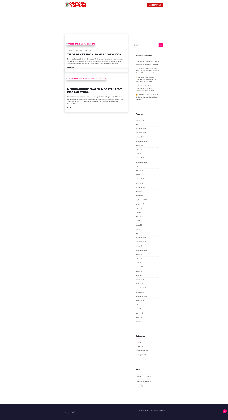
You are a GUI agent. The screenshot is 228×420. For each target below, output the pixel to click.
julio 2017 (139, 208)
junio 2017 (139, 212)
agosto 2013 (140, 300)
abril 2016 (139, 271)
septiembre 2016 (141, 250)
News (148, 376)
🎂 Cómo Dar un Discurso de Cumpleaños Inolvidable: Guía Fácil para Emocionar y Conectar (146, 79)
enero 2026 (139, 124)
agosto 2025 (140, 145)
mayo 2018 (139, 170)
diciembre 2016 (141, 237)
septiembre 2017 (141, 200)
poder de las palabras (144, 381)
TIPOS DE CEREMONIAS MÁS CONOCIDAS (94, 54)
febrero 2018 (140, 179)
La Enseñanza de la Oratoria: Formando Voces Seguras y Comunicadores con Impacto (145, 88)
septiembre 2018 (141, 162)
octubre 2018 (140, 158)
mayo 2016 (139, 267)
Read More (71, 68)
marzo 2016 (139, 275)
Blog (86, 50)
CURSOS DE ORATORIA (123, 5)
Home (106, 23)
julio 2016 (139, 258)
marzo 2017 (139, 225)
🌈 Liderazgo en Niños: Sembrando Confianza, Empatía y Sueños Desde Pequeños (147, 97)
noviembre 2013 (141, 288)
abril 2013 (139, 317)
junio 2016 (139, 263)
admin (70, 50)
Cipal (90, 50)
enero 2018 (139, 183)
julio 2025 (139, 149)
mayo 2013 (139, 313)
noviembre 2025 (141, 133)
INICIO (111, 5)
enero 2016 (139, 284)
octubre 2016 (140, 246)
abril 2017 (139, 221)
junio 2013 (139, 309)
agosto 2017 (140, 204)
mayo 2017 (139, 216)
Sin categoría (140, 350)
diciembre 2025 (141, 128)
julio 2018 (139, 166)
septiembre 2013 (141, 296)
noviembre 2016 (141, 242)
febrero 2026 (140, 120)
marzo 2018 (139, 175)
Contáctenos (139, 5)
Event (139, 376)
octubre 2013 (140, 292)
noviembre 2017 (141, 191)
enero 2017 (139, 233)
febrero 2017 (140, 229)
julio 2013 (139, 305)
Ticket (140, 386)
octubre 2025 (140, 137)
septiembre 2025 (141, 141)
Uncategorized (140, 355)
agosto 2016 (140, 254)
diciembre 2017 (141, 187)
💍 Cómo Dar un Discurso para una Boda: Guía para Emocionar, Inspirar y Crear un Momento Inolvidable (147, 70)
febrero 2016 (140, 279)
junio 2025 (139, 154)
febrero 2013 (140, 321)
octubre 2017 (140, 196)
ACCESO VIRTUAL (155, 5)
